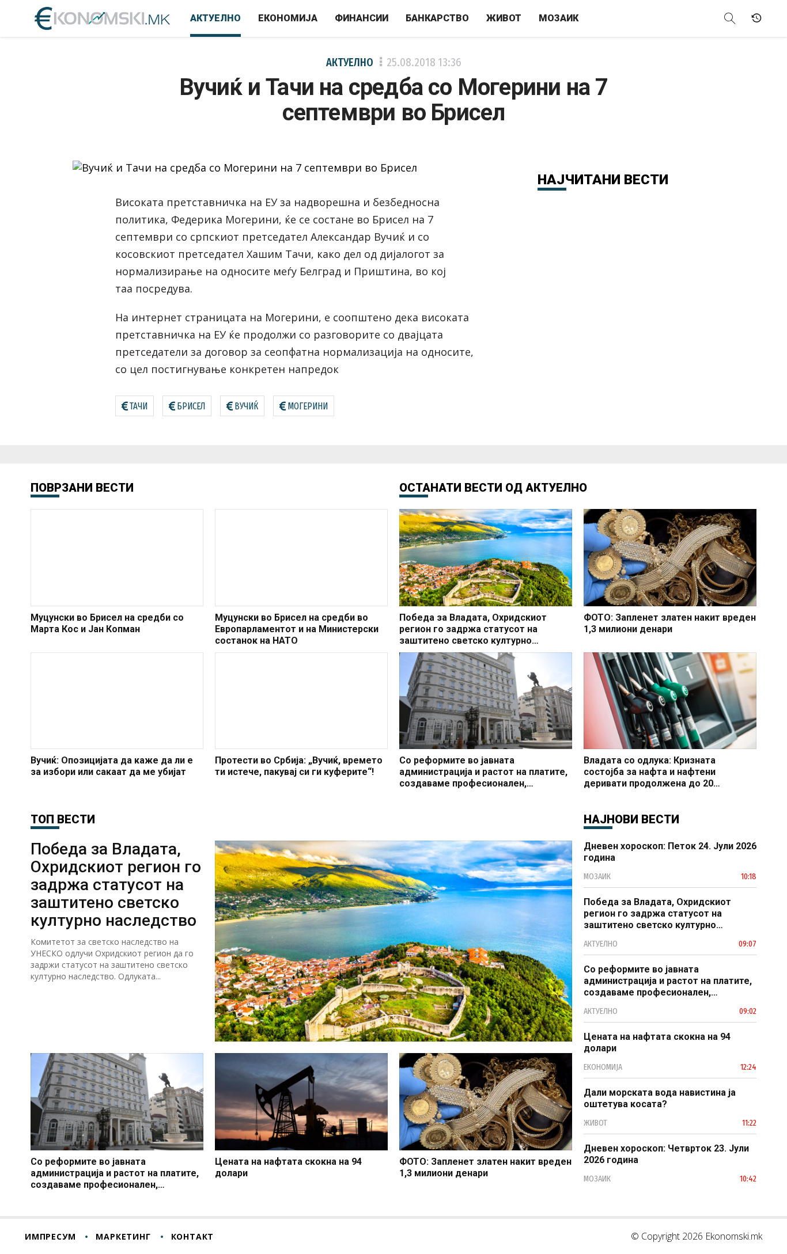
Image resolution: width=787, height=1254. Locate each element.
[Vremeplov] (756, 18)
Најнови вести (631, 819)
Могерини (307, 406)
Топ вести (63, 819)
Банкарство (437, 18)
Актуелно (215, 18)
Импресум (50, 1236)
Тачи (138, 406)
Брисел (191, 406)
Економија (287, 18)
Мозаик (558, 18)
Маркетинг (123, 1236)
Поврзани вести (82, 488)
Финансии (361, 18)
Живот (503, 18)
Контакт (192, 1236)
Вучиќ (246, 406)
